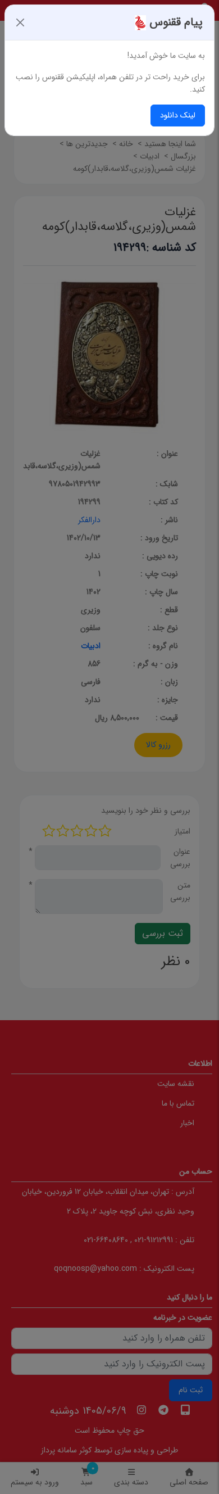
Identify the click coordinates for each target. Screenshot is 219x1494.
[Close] (20, 22)
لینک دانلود (177, 115)
